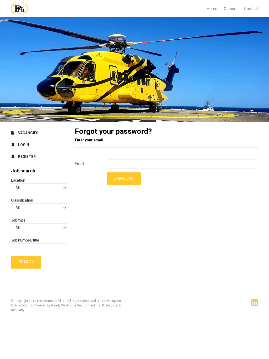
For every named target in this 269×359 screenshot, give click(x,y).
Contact (251, 8)
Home (212, 8)
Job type (18, 220)
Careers (230, 8)
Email (79, 164)
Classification (22, 200)
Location (18, 180)
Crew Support (111, 301)
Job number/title (25, 240)
